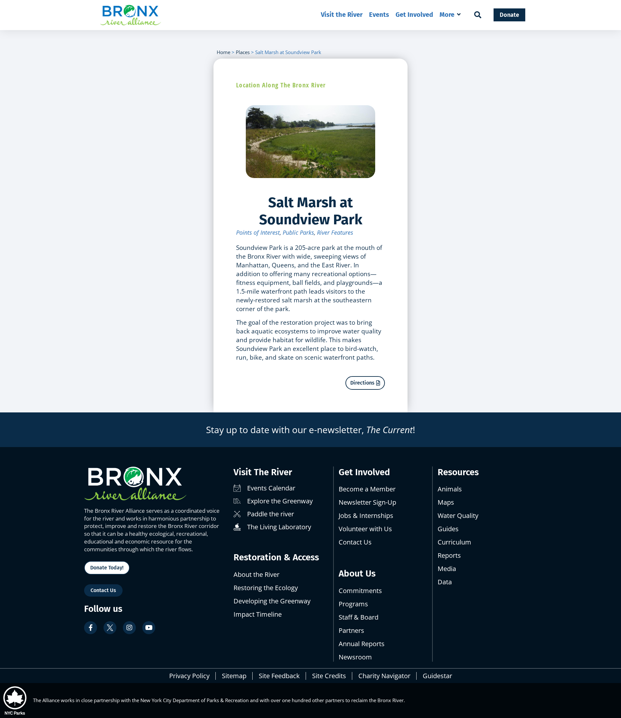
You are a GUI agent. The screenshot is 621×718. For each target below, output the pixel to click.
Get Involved (364, 472)
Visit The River (263, 472)
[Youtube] (148, 627)
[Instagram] (129, 627)
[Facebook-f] (90, 627)
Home (223, 52)
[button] (450, 14)
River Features (335, 232)
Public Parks (298, 232)
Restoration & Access (276, 557)
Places (243, 52)
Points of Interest (258, 232)
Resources (458, 472)
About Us (357, 573)
